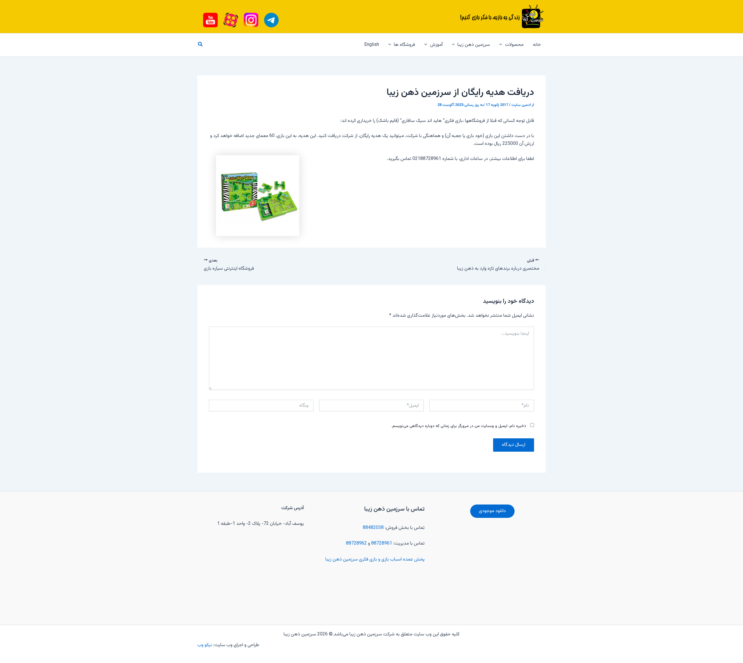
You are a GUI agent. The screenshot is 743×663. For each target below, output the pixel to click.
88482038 (373, 528)
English (371, 44)
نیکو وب (205, 645)
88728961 (381, 543)
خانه (537, 44)
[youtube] (271, 20)
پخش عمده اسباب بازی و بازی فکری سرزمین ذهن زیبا (375, 559)
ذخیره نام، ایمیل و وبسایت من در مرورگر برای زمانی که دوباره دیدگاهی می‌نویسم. (459, 426)
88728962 (356, 543)
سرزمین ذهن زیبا (473, 44)
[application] (502, 45)
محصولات (514, 44)
